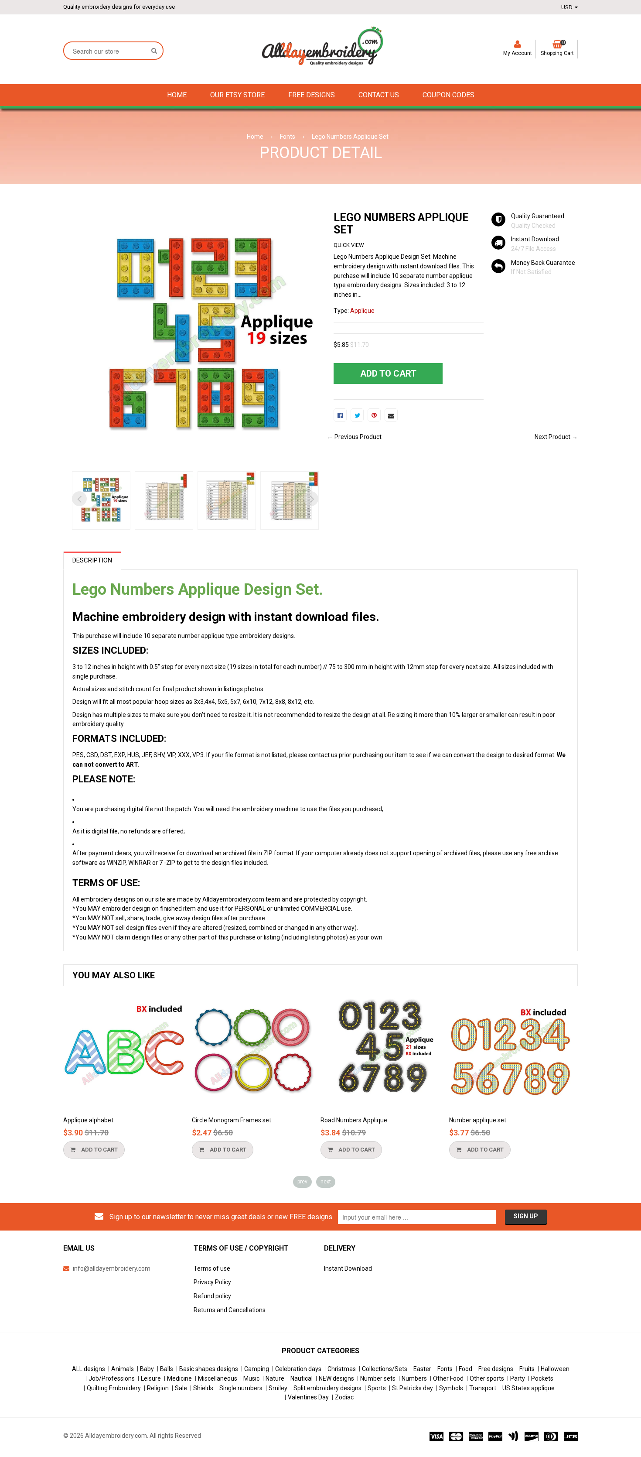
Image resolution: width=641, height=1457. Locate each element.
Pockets (542, 1378)
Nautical (301, 1378)
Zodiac (344, 1397)
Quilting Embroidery (114, 1388)
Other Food (448, 1378)
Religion (158, 1388)
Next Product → (556, 436)
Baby (147, 1368)
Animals (122, 1368)
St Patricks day (412, 1388)
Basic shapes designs (208, 1368)
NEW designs (336, 1378)
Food (465, 1368)
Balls (166, 1368)
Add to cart (189, 1149)
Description (92, 560)
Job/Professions (112, 1378)
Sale (181, 1388)
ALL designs (88, 1368)
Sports (377, 1388)
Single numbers (241, 1388)
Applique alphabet (179, 1120)
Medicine (179, 1378)
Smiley (278, 1388)
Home (255, 136)
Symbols (451, 1388)
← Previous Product (354, 436)
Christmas (341, 1368)
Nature (275, 1378)
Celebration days (298, 1368)
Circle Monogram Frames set (322, 1120)
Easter (422, 1368)
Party (517, 1378)
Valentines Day (308, 1397)
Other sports (487, 1378)
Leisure (151, 1378)
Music (251, 1378)
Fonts (287, 136)
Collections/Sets (384, 1368)
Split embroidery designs (327, 1388)
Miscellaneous (217, 1378)
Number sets (378, 1378)
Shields (203, 1388)
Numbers (414, 1378)
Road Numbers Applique (444, 1120)
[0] (340, 415)
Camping (256, 1368)
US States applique (528, 1388)
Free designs (495, 1368)
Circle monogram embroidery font (72, 1120)
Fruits (527, 1368)
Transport (482, 1388)
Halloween (555, 1368)
